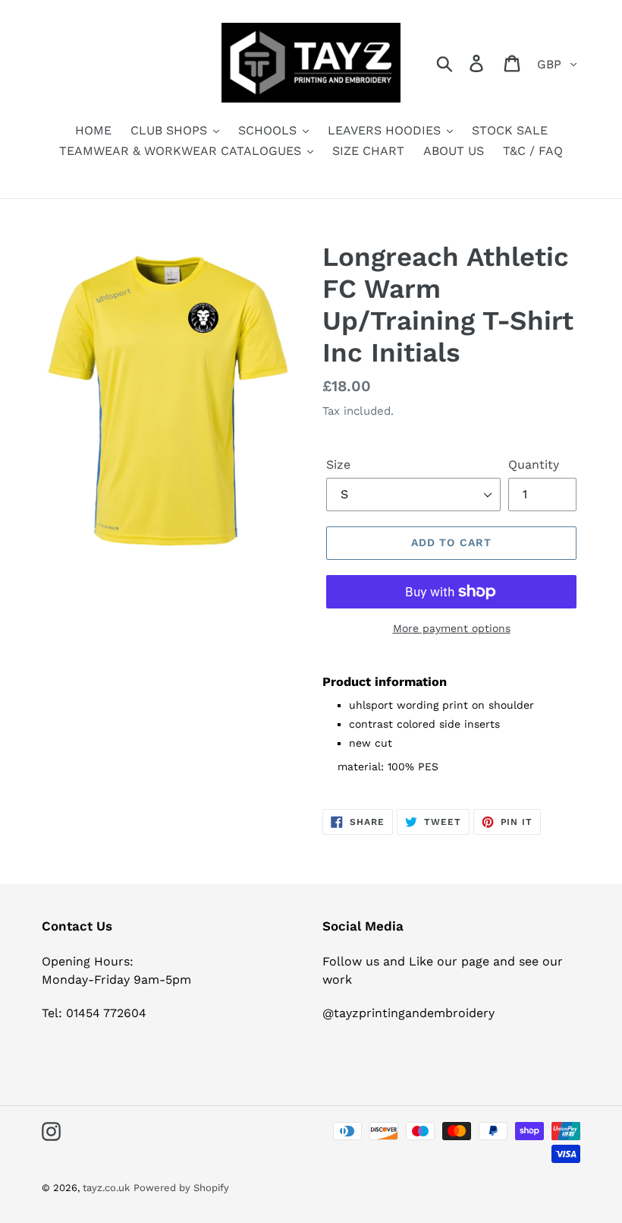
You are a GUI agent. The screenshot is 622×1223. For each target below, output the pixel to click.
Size (338, 464)
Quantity (533, 464)
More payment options (451, 628)
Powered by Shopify (181, 1187)
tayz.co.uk (106, 1187)
